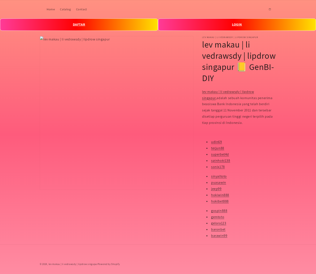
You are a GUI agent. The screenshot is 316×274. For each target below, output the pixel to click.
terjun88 (217, 148)
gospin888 (219, 211)
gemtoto (217, 217)
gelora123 (218, 223)
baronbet (218, 229)
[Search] (260, 9)
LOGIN (237, 24)
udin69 (216, 142)
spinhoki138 (220, 160)
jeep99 (216, 188)
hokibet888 (220, 201)
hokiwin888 (220, 195)
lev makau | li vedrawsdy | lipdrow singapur (73, 264)
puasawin (218, 182)
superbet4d (220, 154)
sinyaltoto (219, 176)
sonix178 (218, 167)
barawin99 (219, 235)
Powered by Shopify (109, 264)
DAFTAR (79, 24)
